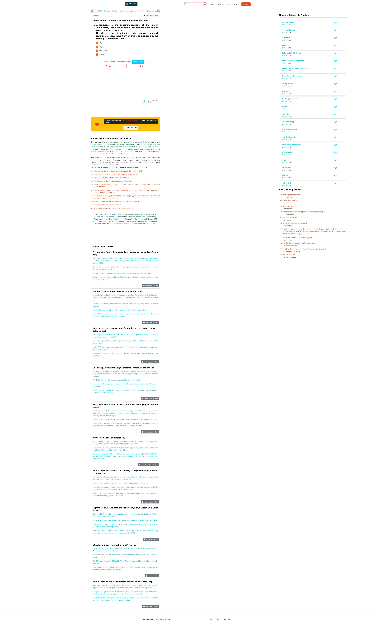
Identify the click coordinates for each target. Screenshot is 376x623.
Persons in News (152, 576)
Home (213, 4)
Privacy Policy (226, 619)
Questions (221, 4)
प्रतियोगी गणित (123, 11)
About (218, 619)
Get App (246, 4)
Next (143, 66)
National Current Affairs (150, 399)
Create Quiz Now (131, 128)
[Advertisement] (125, 84)
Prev (109, 66)
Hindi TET (98, 11)
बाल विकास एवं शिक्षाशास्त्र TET (154, 11)
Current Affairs (233, 4)
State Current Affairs (151, 539)
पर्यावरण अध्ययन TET (136, 11)
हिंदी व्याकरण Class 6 (110, 11)
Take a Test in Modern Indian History (117, 62)
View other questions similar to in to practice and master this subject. (125, 219)
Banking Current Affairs (150, 362)
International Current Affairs (149, 465)
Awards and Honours (151, 286)
